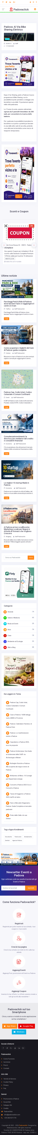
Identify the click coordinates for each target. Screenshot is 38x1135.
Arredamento (28, 837)
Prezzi (5, 1065)
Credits (5, 1108)
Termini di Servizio (9, 1079)
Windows (20, 1032)
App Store (11, 1026)
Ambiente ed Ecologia (15, 641)
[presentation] (4, 245)
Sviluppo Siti (7, 1105)
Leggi (6, 318)
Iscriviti (31, 888)
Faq (4, 1088)
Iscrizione (6, 1062)
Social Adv (7, 1102)
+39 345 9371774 (10, 1118)
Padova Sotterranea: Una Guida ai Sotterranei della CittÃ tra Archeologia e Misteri (19, 754)
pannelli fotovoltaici (21, 112)
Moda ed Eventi (12, 624)
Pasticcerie (18, 837)
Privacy (5, 1085)
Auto (9, 630)
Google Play (27, 1026)
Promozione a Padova (11, 1099)
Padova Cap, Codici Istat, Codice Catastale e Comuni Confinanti (16, 706)
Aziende (10, 612)
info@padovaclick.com (12, 1115)
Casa (9, 635)
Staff (16, 43)
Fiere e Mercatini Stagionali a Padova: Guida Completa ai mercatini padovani (18, 806)
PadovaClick (8, 1111)
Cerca (31, 557)
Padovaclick (23, 1125)
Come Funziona (8, 1059)
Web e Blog (11, 647)
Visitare (8, 353)
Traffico (8, 309)
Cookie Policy (8, 1082)
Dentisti (7, 840)
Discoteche (8, 837)
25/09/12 (8, 43)
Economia (9, 444)
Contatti (6, 1068)
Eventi (8, 397)
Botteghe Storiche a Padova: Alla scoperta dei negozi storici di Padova (18, 766)
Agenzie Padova (17, 840)
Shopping (8, 536)
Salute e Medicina (13, 618)
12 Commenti (10, 46)
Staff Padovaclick (19, 309)
